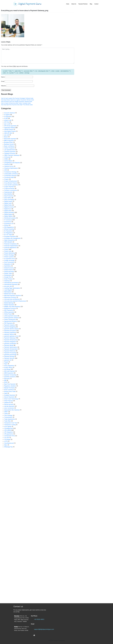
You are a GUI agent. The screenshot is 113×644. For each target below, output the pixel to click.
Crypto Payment (9, 186)
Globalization (8, 275)
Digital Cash (7, 203)
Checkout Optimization (11, 168)
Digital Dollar (8, 205)
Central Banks (8, 161)
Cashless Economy (9, 153)
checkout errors (8, 166)
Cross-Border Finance (10, 183)
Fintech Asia (7, 251)
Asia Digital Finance (10, 131)
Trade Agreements (9, 419)
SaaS (5, 393)
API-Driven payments (10, 125)
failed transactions (9, 240)
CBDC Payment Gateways (11, 155)
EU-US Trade (8, 234)
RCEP (5, 382)
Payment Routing (9, 356)
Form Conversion (9, 262)
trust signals (7, 426)
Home (67, 4)
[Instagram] (36, 635)
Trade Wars (7, 421)
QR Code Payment (9, 371)
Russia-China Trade (9, 391)
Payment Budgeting (10, 327)
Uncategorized (8, 428)
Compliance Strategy (10, 172)
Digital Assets (8, 201)
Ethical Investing (9, 229)
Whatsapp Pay (8, 447)
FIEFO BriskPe (8, 242)
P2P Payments (8, 323)
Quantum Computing (10, 375)
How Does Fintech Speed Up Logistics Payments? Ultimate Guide (17, 99)
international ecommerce (11, 282)
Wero (5, 445)
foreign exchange (9, 260)
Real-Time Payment (9, 384)
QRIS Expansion (8, 373)
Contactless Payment (10, 175)
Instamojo (7, 280)
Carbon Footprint (9, 148)
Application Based (9, 127)
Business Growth (9, 144)
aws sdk (6, 135)
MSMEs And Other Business (12, 306)
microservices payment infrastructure (15, 301)
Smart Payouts (8, 400)
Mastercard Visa (9, 293)
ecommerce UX (8, 223)
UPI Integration (8, 432)
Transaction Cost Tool (10, 423)
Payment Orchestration (11, 349)
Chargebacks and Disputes (12, 162)
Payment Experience (10, 332)
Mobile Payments (9, 304)
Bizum (6, 137)
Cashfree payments (10, 151)
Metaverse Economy (10, 297)
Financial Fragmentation (11, 245)
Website (3, 85)
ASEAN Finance (8, 129)
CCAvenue (7, 157)
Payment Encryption (10, 330)
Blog (91, 4)
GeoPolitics (7, 266)
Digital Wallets (8, 216)
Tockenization (8, 417)
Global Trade (8, 273)
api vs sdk (7, 124)
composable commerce (11, 173)
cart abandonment (9, 149)
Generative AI (8, 264)
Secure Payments (9, 397)
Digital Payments (9, 212)
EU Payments (8, 231)
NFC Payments (8, 310)
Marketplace (7, 292)
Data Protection (8, 196)
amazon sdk (7, 120)
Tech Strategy (8, 415)
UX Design (7, 439)
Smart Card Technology (11, 399)
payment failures (9, 334)
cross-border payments (11, 185)
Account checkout (9, 113)
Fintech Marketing (9, 253)
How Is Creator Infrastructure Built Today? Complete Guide (16, 103)
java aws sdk (8, 286)
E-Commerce (8, 220)
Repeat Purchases (9, 388)
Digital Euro (7, 209)
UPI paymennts (8, 434)
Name (3, 77)
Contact (96, 4)
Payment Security (9, 358)
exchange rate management (12, 238)
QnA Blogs (7, 369)
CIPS (5, 170)
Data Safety (7, 197)
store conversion (9, 408)
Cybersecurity (8, 192)
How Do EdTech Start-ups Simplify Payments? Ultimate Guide (16, 101)
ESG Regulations (9, 227)
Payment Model (8, 345)
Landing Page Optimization (12, 288)
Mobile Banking (8, 303)
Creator (6, 179)
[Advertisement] (19, 525)
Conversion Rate (9, 177)
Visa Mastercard (9, 443)
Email (2, 81)
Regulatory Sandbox (10, 386)
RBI (5, 380)
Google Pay (7, 277)
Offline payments (9, 312)
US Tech (6, 437)
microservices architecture (12, 299)
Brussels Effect (8, 142)
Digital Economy (9, 207)
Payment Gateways (9, 338)
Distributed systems (10, 218)
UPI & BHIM (7, 430)
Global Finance (8, 269)
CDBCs (6, 159)
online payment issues (10, 316)
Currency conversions (10, 190)
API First (6, 122)
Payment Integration (10, 341)
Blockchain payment (10, 138)
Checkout (7, 164)
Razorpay (7, 378)
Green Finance (8, 279)
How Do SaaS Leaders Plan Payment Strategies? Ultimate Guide (17, 98)
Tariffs (6, 413)
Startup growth (8, 404)
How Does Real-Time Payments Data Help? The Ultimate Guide (17, 104)
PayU (5, 364)
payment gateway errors (11, 336)
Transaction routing (10, 424)
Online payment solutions (11, 317)
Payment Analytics (9, 325)
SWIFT (6, 411)
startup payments (9, 406)
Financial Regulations (10, 247)
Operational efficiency (10, 321)
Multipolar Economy (10, 308)
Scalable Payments (9, 395)
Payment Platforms (9, 351)
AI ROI (6, 118)
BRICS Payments (9, 140)
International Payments (11, 284)
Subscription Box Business (12, 410)
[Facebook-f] (31, 635)
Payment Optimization (10, 347)
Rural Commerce (9, 389)
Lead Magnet (8, 290)
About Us (73, 4)
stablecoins (7, 402)
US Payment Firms (9, 435)
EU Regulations (8, 233)
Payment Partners (83, 4)
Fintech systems (9, 256)
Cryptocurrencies (9, 188)
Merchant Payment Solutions (12, 295)
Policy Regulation (9, 365)
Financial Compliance (10, 244)
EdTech (6, 225)
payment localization (10, 343)
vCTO (6, 441)
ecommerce (7, 221)
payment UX (7, 360)
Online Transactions (10, 319)
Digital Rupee (8, 214)
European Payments (10, 236)
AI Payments (7, 116)
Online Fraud (8, 314)
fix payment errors (9, 258)
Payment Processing (10, 352)
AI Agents (7, 114)
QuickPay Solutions (9, 376)
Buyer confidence (9, 146)
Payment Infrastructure (11, 340)
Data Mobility (8, 194)
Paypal (6, 362)
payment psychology (10, 354)
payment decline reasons (11, 328)
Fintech (6, 249)
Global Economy (9, 268)
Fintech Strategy (9, 255)
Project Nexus (8, 367)
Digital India (7, 210)
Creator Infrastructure (10, 181)
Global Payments (9, 271)
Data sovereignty (9, 199)
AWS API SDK (8, 133)
